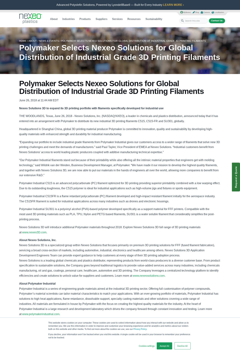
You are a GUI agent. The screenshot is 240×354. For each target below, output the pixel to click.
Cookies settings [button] (147, 345)
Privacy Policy (140, 329)
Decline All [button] (182, 345)
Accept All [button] (164, 345)
